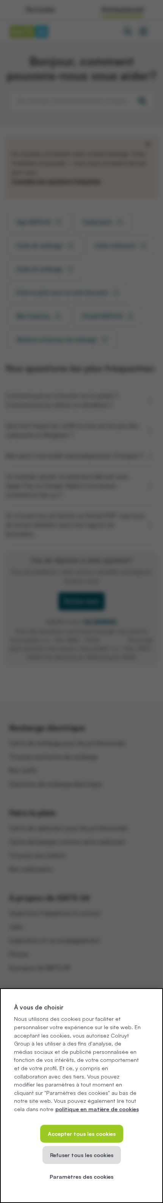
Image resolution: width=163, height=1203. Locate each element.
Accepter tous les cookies (82, 1133)
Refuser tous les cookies (81, 1154)
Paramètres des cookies (81, 1176)
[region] (81, 1095)
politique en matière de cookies (97, 1108)
